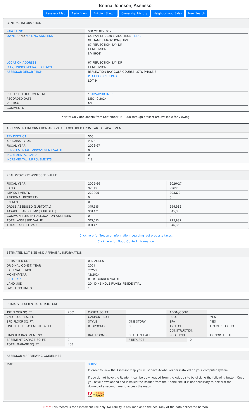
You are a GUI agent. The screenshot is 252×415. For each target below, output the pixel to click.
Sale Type (15, 279)
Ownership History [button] (134, 13)
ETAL (137, 36)
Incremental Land (22, 155)
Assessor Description (24, 71)
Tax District (16, 136)
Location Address (21, 62)
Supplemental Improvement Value (35, 150)
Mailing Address (39, 36)
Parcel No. (15, 31)
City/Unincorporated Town (29, 67)
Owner (12, 36)
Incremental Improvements (29, 159)
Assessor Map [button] (55, 13)
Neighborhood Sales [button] (167, 13)
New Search (196, 13)
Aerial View (79, 13)
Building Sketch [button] (104, 13)
